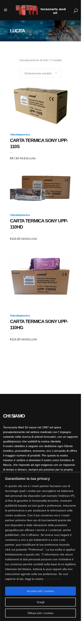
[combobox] (40, 73)
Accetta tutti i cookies (40, 591)
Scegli (40, 602)
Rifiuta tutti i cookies (40, 613)
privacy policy (52, 578)
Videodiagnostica (20, 134)
